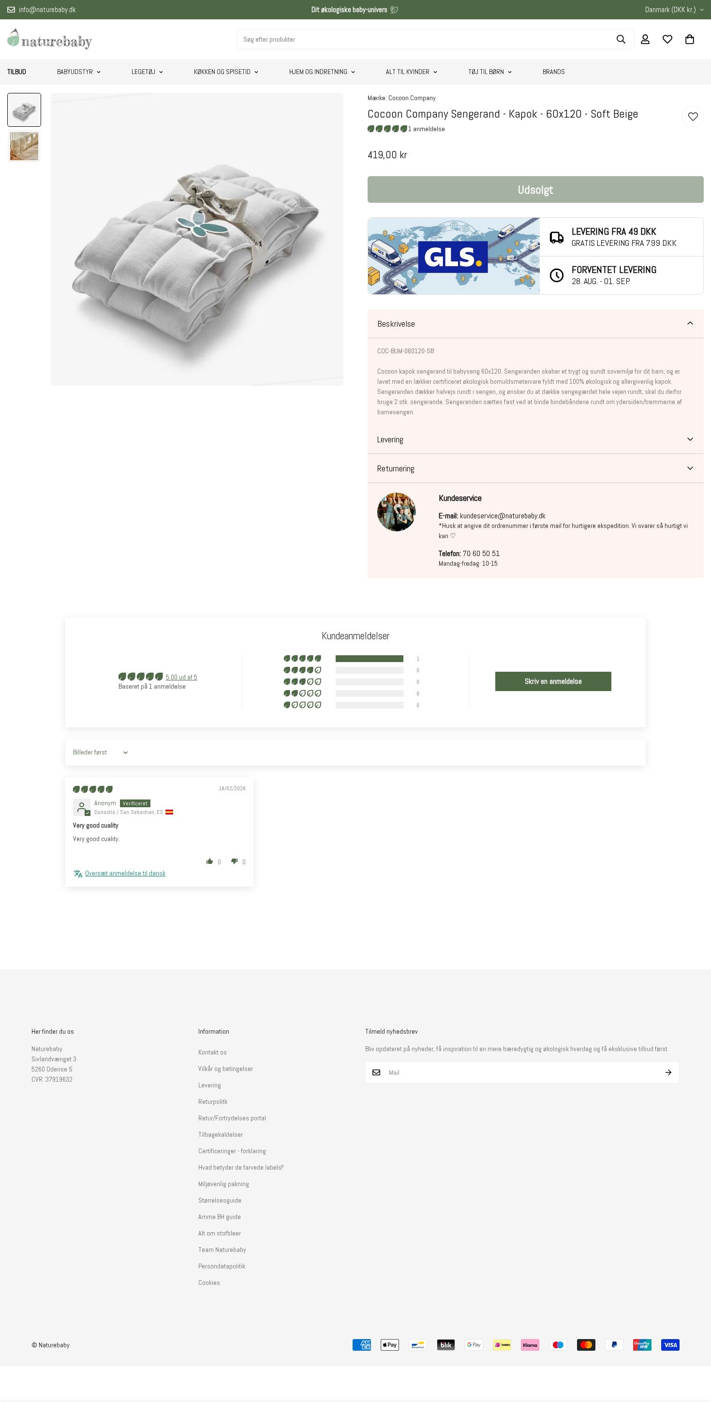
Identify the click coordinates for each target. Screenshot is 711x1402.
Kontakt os (212, 1052)
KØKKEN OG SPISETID (222, 71)
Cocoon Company (412, 97)
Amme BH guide (219, 1216)
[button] (690, 39)
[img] (92, 789)
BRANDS (554, 71)
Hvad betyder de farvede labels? (241, 1167)
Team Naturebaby (222, 1249)
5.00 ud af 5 (181, 677)
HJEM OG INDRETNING (318, 71)
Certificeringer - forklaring (232, 1150)
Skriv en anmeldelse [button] (553, 681)
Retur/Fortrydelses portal (232, 1118)
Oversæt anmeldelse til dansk (125, 873)
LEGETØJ (143, 71)
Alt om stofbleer (219, 1233)
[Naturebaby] (49, 39)
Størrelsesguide (219, 1200)
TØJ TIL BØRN (486, 71)
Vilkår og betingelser (225, 1068)
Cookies (209, 1282)
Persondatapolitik (221, 1266)
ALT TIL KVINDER (408, 71)
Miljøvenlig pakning (223, 1183)
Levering (209, 1085)
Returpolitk (212, 1101)
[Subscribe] (669, 1072)
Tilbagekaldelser (220, 1134)
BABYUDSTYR (75, 71)
